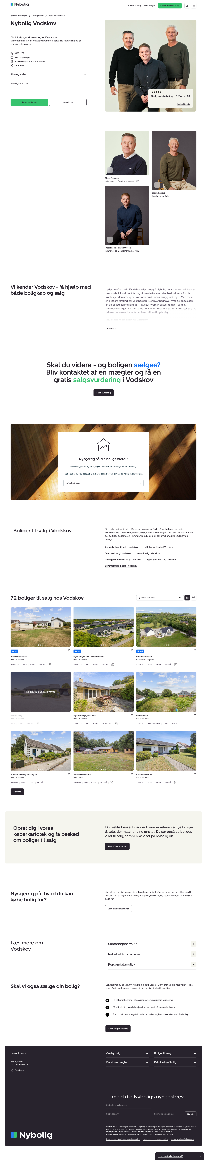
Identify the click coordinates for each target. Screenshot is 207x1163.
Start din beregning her (118, 909)
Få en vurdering (29, 102)
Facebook (19, 65)
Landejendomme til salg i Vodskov (123, 559)
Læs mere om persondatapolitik (155, 1139)
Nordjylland (38, 15)
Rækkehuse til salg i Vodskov (162, 559)
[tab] (38, 645)
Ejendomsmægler (19, 15)
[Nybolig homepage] (31, 1135)
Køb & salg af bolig (165, 1062)
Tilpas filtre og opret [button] (117, 846)
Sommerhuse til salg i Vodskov (121, 566)
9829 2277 (19, 53)
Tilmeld (190, 1114)
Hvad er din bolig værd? (170, 1156)
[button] (110, 328)
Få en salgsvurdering (118, 1028)
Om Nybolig (113, 1053)
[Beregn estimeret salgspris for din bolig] (140, 483)
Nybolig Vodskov (57, 15)
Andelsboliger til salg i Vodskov (121, 547)
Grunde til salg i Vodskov (118, 553)
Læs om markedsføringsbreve (182, 1139)
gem (69, 650)
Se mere (17, 792)
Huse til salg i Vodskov (148, 553)
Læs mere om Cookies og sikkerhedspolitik (123, 1139)
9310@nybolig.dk (23, 57)
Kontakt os (68, 102)
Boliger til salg (162, 1053)
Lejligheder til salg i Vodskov (158, 547)
